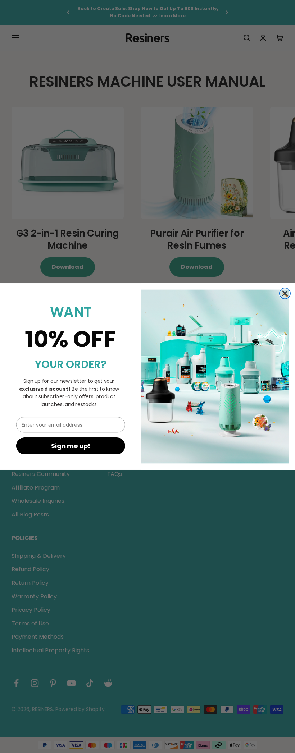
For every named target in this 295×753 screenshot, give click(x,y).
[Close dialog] (285, 293)
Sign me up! (71, 445)
